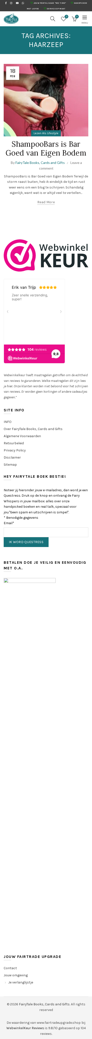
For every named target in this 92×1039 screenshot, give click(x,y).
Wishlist (66, 16)
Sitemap (10, 464)
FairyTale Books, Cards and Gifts (44, 1004)
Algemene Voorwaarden (22, 436)
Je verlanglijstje (20, 982)
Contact (10, 968)
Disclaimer (12, 457)
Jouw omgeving (16, 975)
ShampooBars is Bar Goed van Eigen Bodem (46, 148)
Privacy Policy (15, 450)
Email (9, 523)
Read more (46, 202)
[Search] (53, 18)
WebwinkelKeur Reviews (25, 1028)
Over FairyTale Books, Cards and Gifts (33, 429)
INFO (8, 422)
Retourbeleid (14, 443)
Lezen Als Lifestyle (46, 133)
